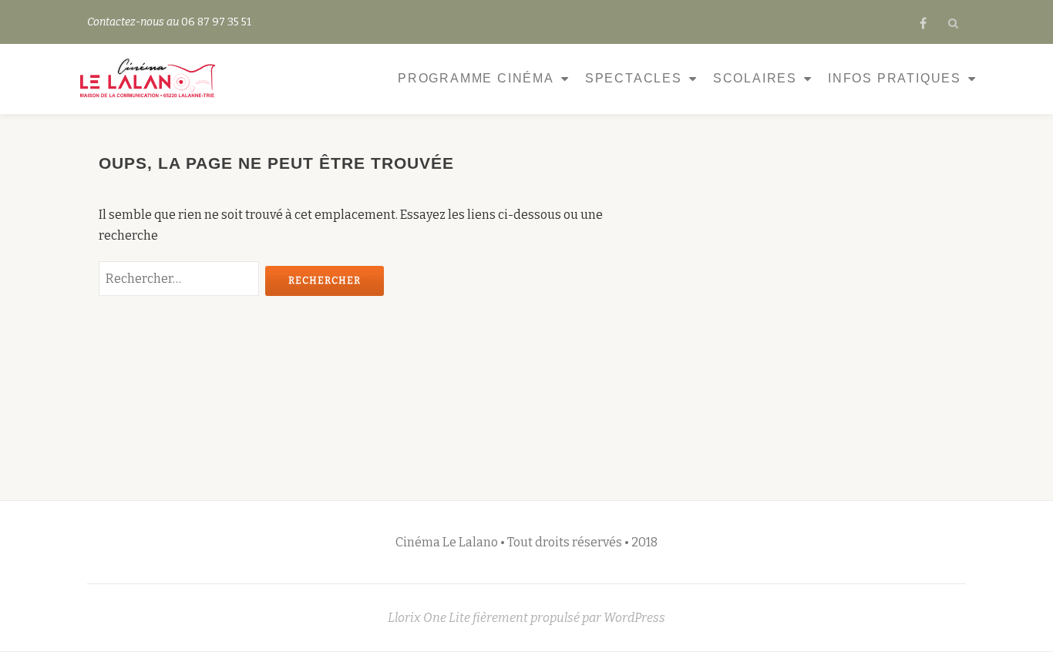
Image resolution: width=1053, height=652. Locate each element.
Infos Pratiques (894, 78)
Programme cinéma (476, 78)
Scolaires (755, 78)
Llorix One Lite (430, 617)
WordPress (634, 617)
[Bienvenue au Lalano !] (150, 79)
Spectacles (633, 78)
